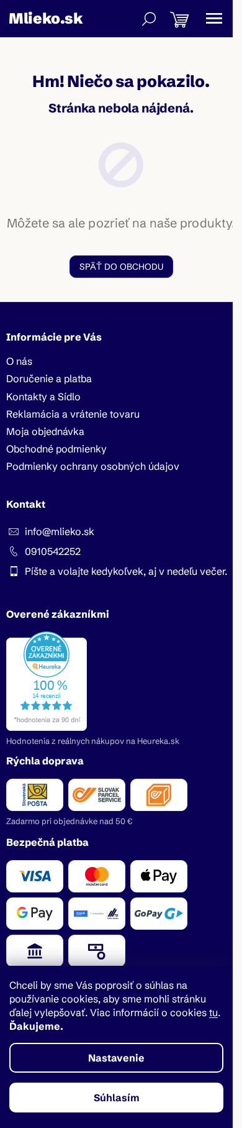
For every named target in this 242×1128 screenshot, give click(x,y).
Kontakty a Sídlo (43, 396)
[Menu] (214, 18)
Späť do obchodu (121, 266)
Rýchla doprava (45, 760)
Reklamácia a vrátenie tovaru (73, 414)
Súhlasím (117, 1097)
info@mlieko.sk (59, 531)
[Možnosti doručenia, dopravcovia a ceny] (121, 795)
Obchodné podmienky (56, 448)
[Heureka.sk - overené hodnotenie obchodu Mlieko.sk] (46, 681)
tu (213, 1012)
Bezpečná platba (47, 842)
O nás (19, 361)
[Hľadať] (149, 18)
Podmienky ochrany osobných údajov (92, 466)
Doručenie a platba (49, 378)
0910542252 (53, 551)
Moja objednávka (45, 431)
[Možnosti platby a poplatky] (121, 913)
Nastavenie (116, 1058)
